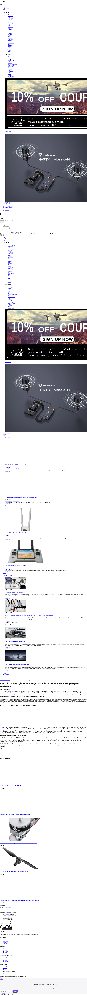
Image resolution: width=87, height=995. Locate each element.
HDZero (10, 25)
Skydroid (10, 40)
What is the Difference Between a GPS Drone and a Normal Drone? (21, 497)
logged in (8, 912)
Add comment (9, 907)
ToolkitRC (10, 46)
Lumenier (10, 30)
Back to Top (2, 977)
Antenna (10, 56)
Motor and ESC (11, 66)
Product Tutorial (8, 575)
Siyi (9, 41)
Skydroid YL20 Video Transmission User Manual (16, 532)
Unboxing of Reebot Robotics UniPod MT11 (17, 664)
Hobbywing (10, 22)
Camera (9, 67)
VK (9, 47)
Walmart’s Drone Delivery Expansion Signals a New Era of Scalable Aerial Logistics (19, 900)
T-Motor (10, 45)
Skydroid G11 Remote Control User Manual (15, 565)
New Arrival (8, 131)
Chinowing (10, 18)
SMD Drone (11, 43)
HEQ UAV (10, 23)
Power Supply (11, 71)
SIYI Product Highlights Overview (15, 641)
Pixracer (10, 34)
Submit (15, 991)
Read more (7, 471)
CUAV (9, 17)
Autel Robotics (11, 14)
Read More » (8, 598)
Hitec (9, 24)
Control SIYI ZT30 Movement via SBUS (16, 592)
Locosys (10, 29)
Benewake (10, 16)
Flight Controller (11, 60)
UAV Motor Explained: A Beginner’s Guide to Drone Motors (14, 871)
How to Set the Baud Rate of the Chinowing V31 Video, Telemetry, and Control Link (29, 615)
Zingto (9, 50)
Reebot (9, 35)
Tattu (9, 44)
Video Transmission (12, 64)
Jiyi (9, 28)
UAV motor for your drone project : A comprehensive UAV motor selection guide (18, 843)
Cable (9, 74)
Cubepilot (10, 19)
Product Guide (16, 468)
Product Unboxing (9, 624)
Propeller (10, 69)
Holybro (10, 21)
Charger (10, 75)
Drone (9, 59)
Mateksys (10, 33)
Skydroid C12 (3, 727)
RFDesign (10, 36)
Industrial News (8, 437)
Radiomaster (11, 39)
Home (1, 680)
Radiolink (10, 38)
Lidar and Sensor (11, 72)
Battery (9, 58)
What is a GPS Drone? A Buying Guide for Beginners (17, 464)
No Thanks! (2, 993)
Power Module (11, 70)
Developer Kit (11, 77)
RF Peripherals (11, 76)
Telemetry (10, 63)
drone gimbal (12, 691)
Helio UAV (10, 27)
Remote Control (11, 65)
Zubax (9, 51)
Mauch (9, 32)
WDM (9, 49)
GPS (9, 61)
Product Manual (8, 505)
